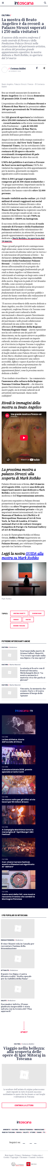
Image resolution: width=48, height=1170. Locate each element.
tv (44, 1132)
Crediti (6, 1157)
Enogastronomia (7, 940)
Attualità (5, 970)
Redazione (13, 647)
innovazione (39, 1129)
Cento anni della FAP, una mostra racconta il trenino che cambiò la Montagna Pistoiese (18, 896)
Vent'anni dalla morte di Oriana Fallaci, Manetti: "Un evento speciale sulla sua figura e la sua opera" (33, 654)
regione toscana (19, 626)
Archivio (40, 1157)
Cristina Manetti (19, 613)
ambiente (7, 1129)
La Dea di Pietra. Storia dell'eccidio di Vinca (13, 740)
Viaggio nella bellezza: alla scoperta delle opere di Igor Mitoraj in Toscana (24, 1053)
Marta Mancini (15, 664)
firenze (16, 619)
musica (19, 1132)
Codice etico (37, 1155)
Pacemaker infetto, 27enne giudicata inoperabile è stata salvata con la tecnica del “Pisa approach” (16, 1007)
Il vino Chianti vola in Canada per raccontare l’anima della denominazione (17, 946)
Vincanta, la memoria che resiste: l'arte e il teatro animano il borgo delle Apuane (33, 692)
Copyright (14, 1157)
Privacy (18, 1155)
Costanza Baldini (18, 68)
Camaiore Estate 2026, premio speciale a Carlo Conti (17, 770)
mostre (28, 619)
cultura (15, 1129)
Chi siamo (23, 1157)
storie (33, 1132)
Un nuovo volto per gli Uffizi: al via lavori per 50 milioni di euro (18, 800)
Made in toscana (9, 1132)
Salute (3, 1000)
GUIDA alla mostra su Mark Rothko (22, 555)
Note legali (9, 1155)
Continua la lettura (24, 1105)
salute (26, 1132)
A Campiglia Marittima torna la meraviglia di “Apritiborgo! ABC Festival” (18, 832)
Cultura (6, 15)
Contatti (32, 1157)
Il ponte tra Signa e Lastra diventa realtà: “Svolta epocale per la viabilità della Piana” (16, 976)
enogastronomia (27, 1129)
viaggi (40, 1132)
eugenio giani (36, 613)
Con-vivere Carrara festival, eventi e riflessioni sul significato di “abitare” (18, 864)
